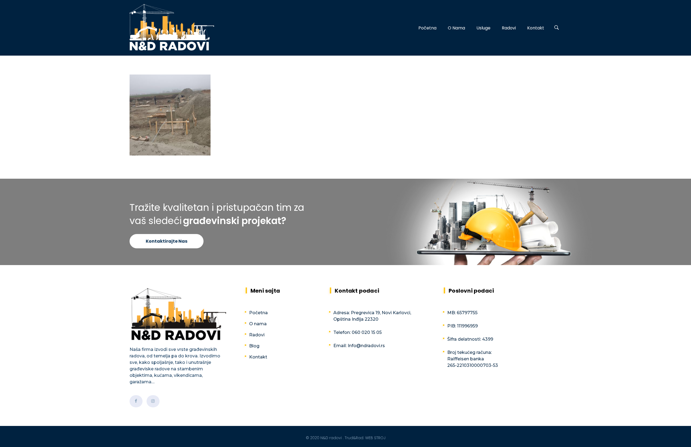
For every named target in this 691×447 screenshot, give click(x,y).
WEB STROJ (375, 438)
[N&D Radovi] (172, 27)
